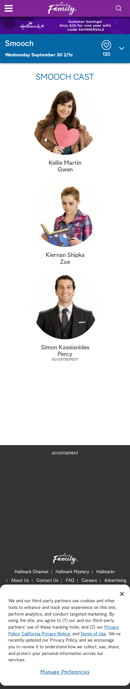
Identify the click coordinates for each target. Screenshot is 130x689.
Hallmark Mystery (72, 572)
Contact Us (47, 581)
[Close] (122, 594)
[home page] (62, 8)
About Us (20, 581)
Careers (89, 581)
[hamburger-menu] (9, 8)
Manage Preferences (65, 672)
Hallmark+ (105, 572)
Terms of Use (93, 634)
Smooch (19, 44)
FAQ (70, 581)
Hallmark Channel (31, 572)
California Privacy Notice (46, 634)
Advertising (115, 581)
